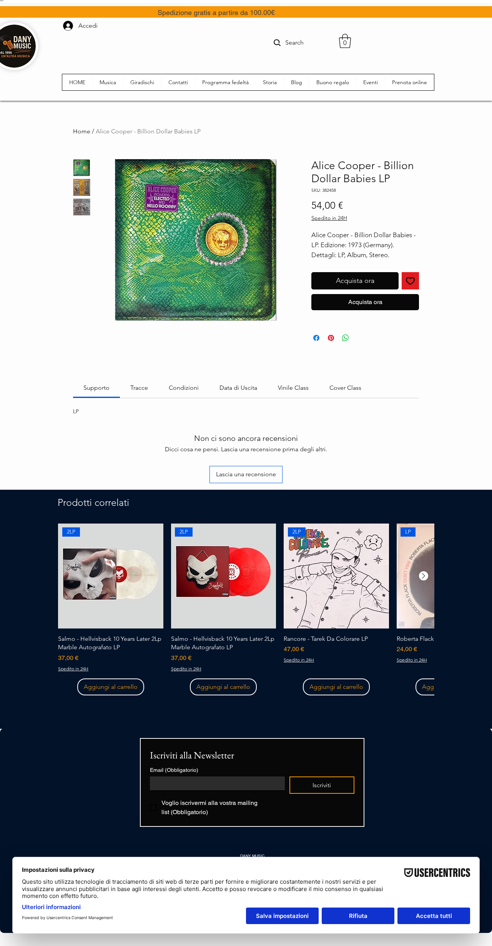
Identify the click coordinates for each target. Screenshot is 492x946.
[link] (96, 387)
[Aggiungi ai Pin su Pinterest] (331, 337)
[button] (345, 41)
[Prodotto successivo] (423, 575)
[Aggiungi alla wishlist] (410, 280)
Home (81, 131)
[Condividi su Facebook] (316, 337)
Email (174, 770)
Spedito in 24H (329, 217)
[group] (246, 609)
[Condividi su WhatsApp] (345, 337)
